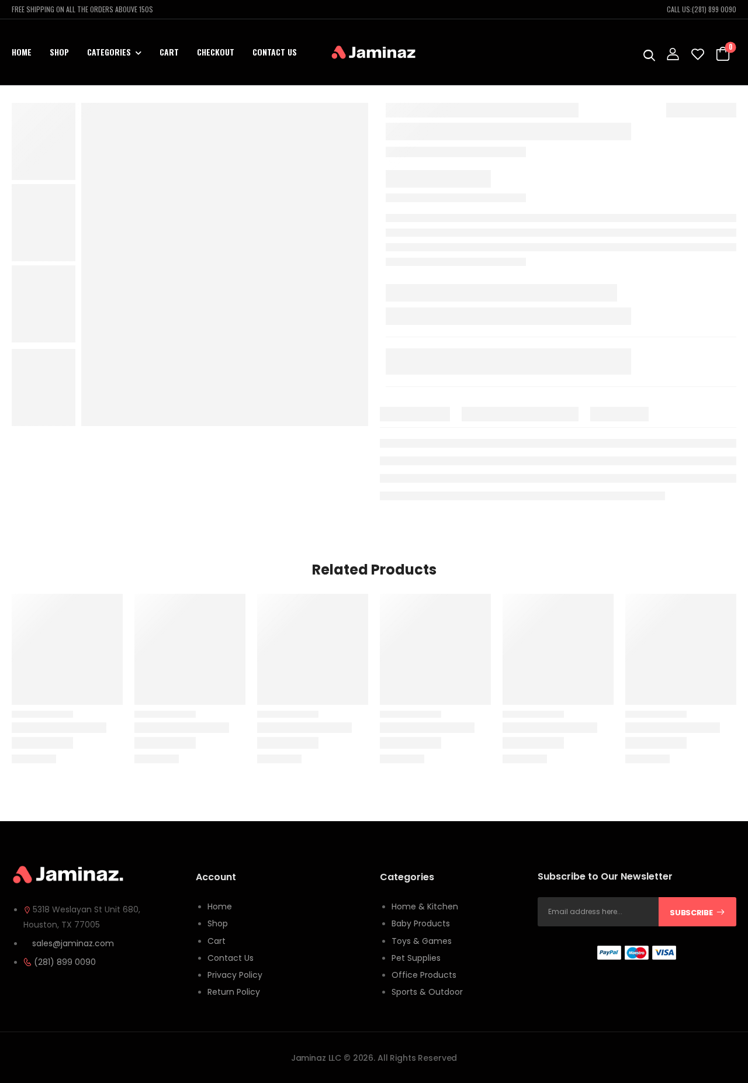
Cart (169, 52)
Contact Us (274, 52)
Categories (109, 52)
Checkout (215, 52)
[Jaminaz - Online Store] (374, 52)
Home (22, 52)
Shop (59, 52)
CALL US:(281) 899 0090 (701, 9)
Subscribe (691, 912)
